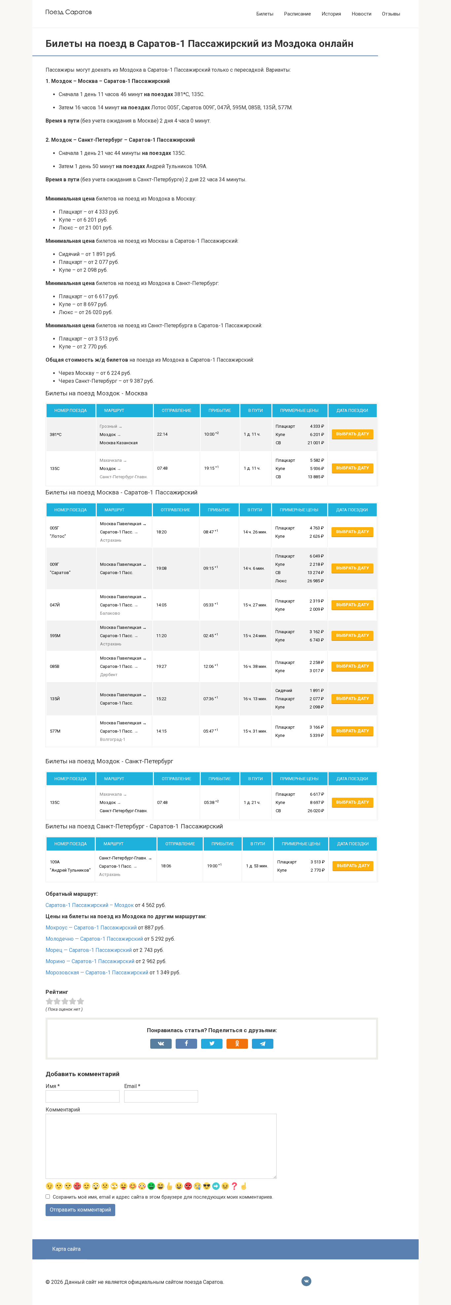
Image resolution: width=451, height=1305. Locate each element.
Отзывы (391, 14)
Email (132, 1086)
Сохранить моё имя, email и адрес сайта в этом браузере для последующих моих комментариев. (163, 1197)
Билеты (265, 14)
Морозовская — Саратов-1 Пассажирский (97, 972)
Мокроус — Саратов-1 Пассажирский (91, 927)
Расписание (297, 14)
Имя (53, 1086)
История (331, 14)
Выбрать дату (352, 433)
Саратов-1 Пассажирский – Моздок (90, 905)
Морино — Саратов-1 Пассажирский (90, 961)
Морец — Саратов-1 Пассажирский (89, 950)
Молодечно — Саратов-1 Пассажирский (94, 939)
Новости (361, 14)
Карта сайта (66, 1249)
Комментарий (63, 1109)
